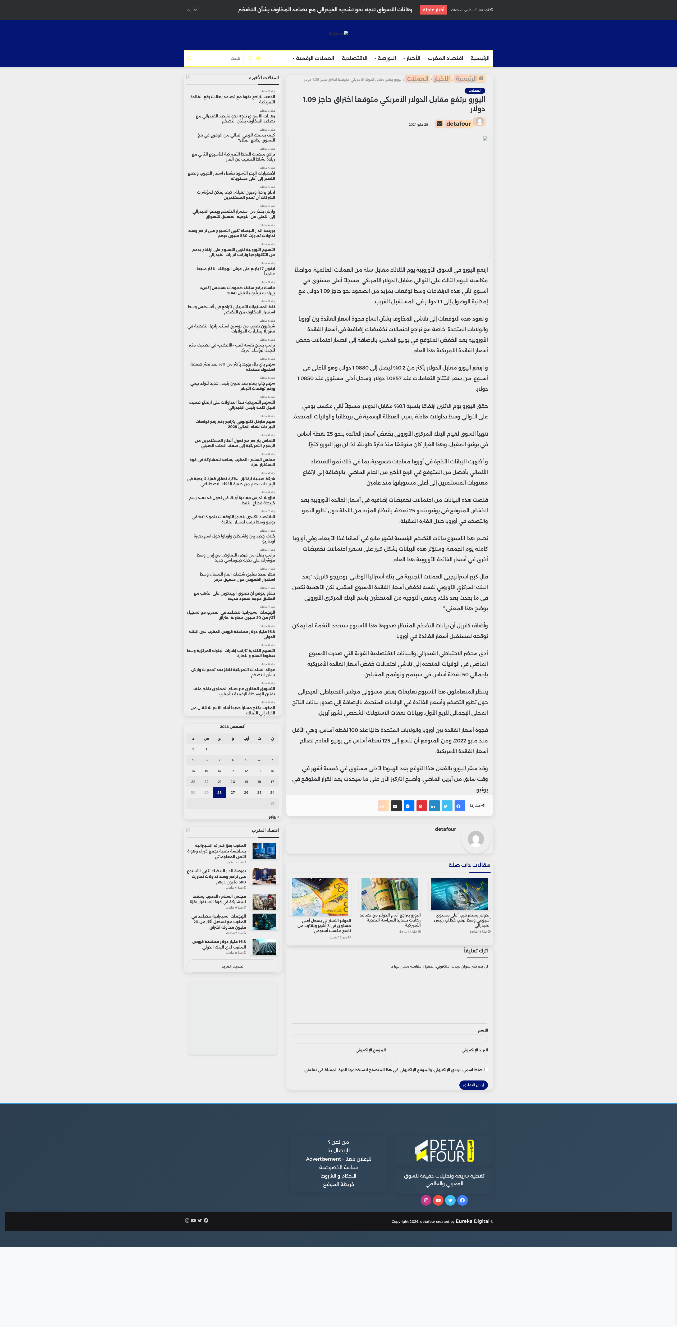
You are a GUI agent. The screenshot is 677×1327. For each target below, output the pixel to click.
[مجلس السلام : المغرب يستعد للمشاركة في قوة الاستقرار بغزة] (264, 902)
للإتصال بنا (338, 1150)
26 (246, 792)
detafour (458, 123)
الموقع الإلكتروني (371, 1050)
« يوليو (274, 816)
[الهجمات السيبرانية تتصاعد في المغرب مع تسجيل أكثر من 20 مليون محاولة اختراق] (264, 922)
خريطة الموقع (338, 1184)
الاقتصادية (354, 58)
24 (272, 792)
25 (259, 792)
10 (272, 771)
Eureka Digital (473, 1221)
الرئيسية (480, 58)
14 (219, 771)
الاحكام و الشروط (338, 1176)
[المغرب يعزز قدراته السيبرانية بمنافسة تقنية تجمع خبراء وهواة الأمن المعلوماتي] (264, 851)
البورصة (387, 58)
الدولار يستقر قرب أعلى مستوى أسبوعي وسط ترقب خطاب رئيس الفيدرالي (462, 920)
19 (246, 781)
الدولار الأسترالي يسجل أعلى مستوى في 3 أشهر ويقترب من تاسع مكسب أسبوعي (324, 925)
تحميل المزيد (233, 966)
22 (206, 781)
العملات (417, 78)
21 (219, 781)
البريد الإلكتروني (475, 1050)
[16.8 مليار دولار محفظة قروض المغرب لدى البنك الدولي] (264, 947)
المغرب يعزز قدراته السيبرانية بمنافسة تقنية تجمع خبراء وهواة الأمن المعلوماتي (216, 851)
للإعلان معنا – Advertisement (338, 1159)
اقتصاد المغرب (445, 58)
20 (233, 781)
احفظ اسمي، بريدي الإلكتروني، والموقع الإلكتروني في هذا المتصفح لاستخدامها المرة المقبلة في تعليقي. (393, 1070)
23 (193, 781)
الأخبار (413, 58)
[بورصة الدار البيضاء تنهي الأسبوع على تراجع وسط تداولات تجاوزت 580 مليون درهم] (264, 876)
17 (272, 781)
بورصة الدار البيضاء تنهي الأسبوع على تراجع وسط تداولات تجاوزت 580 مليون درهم (216, 876)
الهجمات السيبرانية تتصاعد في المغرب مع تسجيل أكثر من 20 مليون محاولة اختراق (218, 922)
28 (219, 792)
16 (193, 771)
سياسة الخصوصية (338, 1167)
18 (259, 781)
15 (206, 771)
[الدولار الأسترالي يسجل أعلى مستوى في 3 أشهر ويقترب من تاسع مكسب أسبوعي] (320, 897)
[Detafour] (338, 34)
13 (233, 771)
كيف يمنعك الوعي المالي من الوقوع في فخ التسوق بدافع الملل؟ (336, 10)
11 (259, 771)
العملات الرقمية (315, 58)
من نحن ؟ (338, 1142)
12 (246, 771)
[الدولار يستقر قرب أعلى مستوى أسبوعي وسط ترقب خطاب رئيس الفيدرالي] (460, 894)
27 (233, 792)
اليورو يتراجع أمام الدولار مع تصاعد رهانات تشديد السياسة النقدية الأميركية (390, 920)
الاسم (483, 1030)
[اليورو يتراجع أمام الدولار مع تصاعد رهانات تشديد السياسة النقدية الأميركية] (390, 894)
